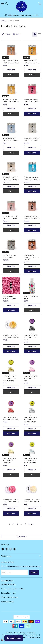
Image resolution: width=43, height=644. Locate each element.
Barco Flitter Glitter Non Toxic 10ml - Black (31, 337)
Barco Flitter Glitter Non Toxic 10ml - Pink (31, 378)
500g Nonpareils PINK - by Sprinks (9, 297)
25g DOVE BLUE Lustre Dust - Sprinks (10, 139)
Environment (6, 635)
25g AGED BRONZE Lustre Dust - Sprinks (10, 61)
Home (3, 21)
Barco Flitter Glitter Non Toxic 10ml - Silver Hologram (31, 419)
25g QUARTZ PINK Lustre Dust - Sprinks (10, 217)
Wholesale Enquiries (34, 637)
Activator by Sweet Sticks (31, 297)
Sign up (34, 572)
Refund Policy (33, 635)
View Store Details (7, 601)
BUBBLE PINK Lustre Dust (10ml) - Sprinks (11, 500)
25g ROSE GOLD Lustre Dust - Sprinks (31, 217)
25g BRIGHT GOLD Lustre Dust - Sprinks (10, 100)
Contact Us (31, 633)
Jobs (14, 635)
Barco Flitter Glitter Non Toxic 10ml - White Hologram (31, 460)
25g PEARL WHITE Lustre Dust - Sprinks (10, 178)
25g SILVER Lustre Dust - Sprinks (10, 256)
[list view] (39, 34)
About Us (9, 633)
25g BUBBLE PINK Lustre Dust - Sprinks (31, 100)
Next (31, 524)
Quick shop (11, 70)
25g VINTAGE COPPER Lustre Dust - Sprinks (31, 257)
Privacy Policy (22, 635)
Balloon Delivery (19, 633)
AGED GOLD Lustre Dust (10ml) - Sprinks (11, 336)
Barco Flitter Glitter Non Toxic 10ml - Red (11, 418)
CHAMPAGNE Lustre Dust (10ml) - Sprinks (32, 500)
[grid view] (34, 34)
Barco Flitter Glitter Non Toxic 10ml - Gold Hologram (10, 378)
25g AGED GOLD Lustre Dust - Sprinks (31, 61)
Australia (20, 617)
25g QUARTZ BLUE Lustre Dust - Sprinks (31, 178)
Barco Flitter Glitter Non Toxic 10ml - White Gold (10, 460)
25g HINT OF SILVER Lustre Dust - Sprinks (32, 139)
